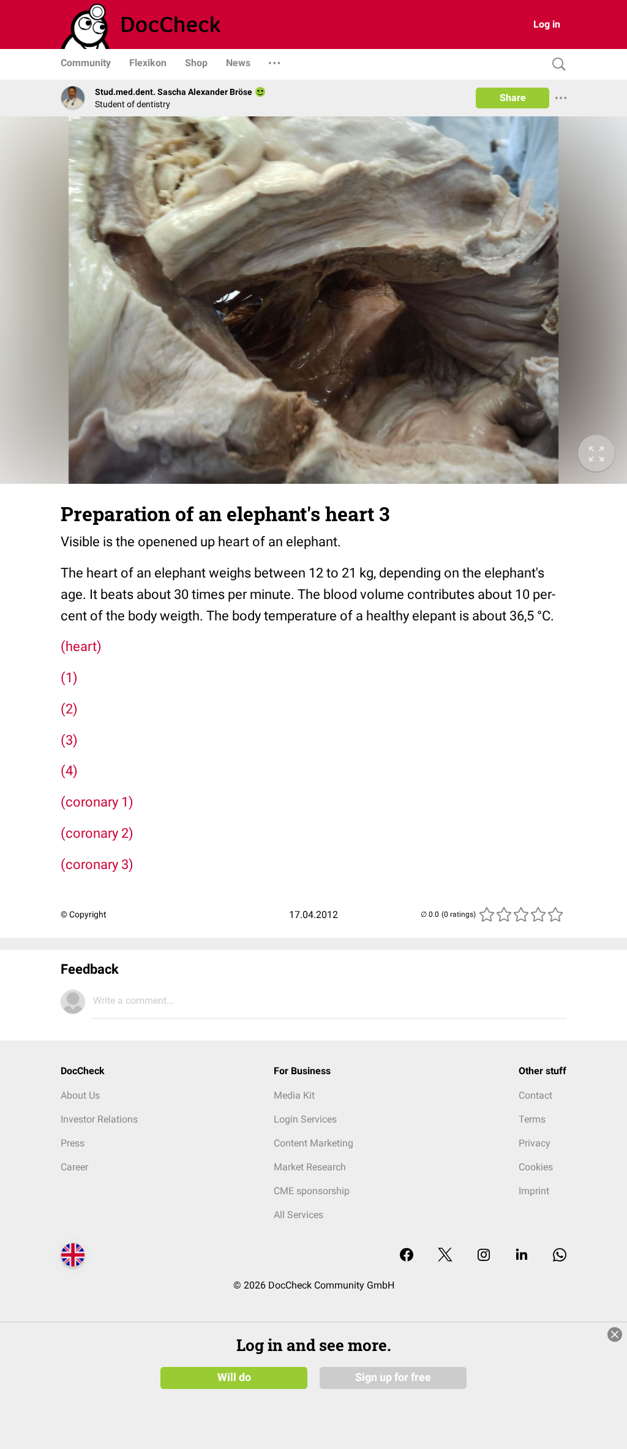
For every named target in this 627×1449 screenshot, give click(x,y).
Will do (234, 1377)
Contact (535, 1095)
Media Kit (294, 1095)
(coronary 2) (97, 833)
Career (74, 1167)
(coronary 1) (97, 802)
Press (72, 1143)
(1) (69, 677)
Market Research (310, 1167)
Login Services (305, 1119)
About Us (80, 1095)
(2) (69, 709)
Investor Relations (99, 1119)
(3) (69, 740)
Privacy (534, 1143)
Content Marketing (313, 1143)
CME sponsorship (312, 1191)
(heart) (81, 646)
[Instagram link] (483, 1256)
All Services (298, 1215)
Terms (532, 1119)
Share (513, 98)
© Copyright (84, 914)
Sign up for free (393, 1377)
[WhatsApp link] (559, 1256)
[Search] (556, 64)
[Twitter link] (445, 1256)
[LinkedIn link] (521, 1256)
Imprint (534, 1191)
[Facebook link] (406, 1256)
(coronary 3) (97, 864)
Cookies (536, 1167)
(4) (69, 770)
